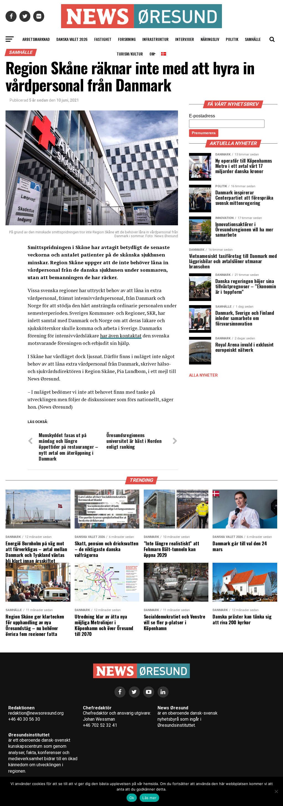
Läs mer (149, 798)
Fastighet (102, 39)
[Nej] (276, 791)
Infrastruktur (155, 39)
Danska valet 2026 (72, 39)
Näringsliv (210, 39)
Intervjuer (184, 39)
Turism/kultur (130, 54)
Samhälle (253, 39)
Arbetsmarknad (36, 39)
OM (152, 54)
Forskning (127, 39)
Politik (232, 39)
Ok (131, 798)
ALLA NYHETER (203, 375)
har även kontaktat (121, 335)
